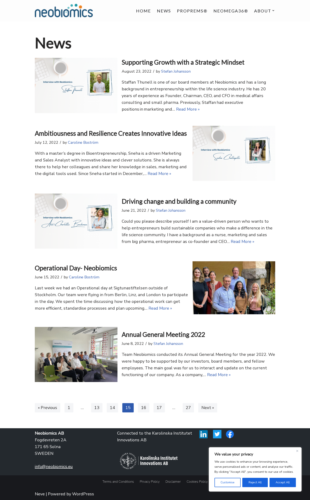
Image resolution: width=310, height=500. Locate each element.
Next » (207, 408)
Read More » (188, 109)
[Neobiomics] (64, 10)
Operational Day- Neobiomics (76, 268)
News (164, 10)
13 (96, 408)
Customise (228, 482)
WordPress (83, 494)
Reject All (255, 482)
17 (159, 408)
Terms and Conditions (118, 481)
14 (112, 408)
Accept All (283, 482)
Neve (40, 494)
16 (143, 408)
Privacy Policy (150, 481)
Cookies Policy (197, 481)
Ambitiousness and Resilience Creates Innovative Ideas (111, 133)
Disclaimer (173, 481)
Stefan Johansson (176, 71)
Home (143, 10)
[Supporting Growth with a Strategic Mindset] (76, 85)
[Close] (297, 450)
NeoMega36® (230, 10)
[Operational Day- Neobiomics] (234, 287)
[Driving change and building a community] (76, 221)
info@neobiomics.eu (54, 466)
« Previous (47, 408)
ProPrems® (192, 10)
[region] (255, 469)
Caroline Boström (83, 142)
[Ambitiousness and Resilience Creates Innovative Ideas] (234, 153)
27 (188, 408)
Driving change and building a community (179, 201)
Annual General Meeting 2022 (163, 334)
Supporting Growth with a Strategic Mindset (183, 62)
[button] (273, 10)
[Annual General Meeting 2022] (76, 354)
